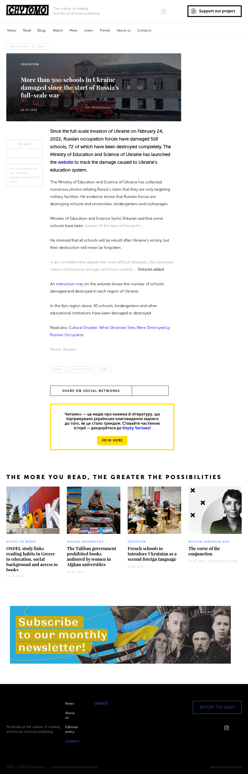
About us (124, 30)
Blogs (42, 30)
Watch (58, 30)
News (11, 30)
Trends (105, 30)
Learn (88, 30)
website (66, 162)
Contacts (144, 30)
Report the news (217, 707)
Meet (74, 30)
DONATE (101, 703)
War (41, 46)
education (19, 46)
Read (27, 30)
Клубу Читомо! (137, 428)
